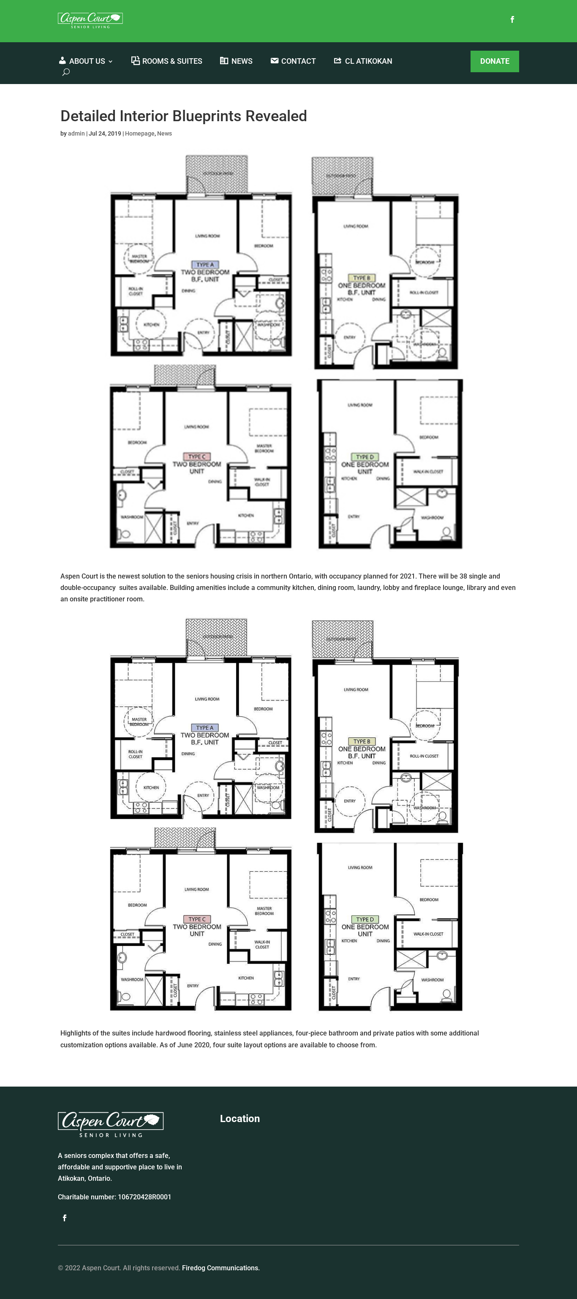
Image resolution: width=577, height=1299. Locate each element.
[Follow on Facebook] (512, 19)
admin (76, 133)
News (164, 133)
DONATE (494, 61)
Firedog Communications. (221, 1268)
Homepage (140, 133)
